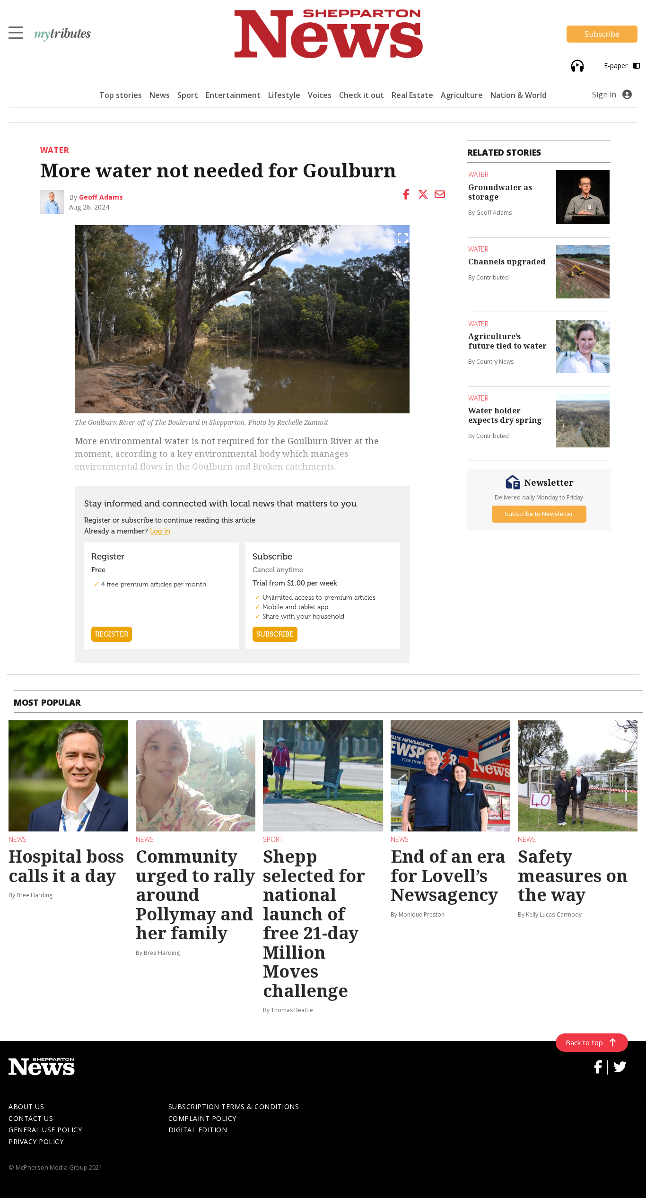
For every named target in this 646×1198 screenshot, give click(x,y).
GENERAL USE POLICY (45, 1129)
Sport (187, 95)
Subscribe (602, 34)
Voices (320, 95)
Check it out (361, 95)
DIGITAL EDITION (197, 1129)
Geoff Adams (101, 196)
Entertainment (233, 95)
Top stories (120, 95)
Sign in (604, 94)
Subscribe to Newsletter (539, 513)
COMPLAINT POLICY (202, 1118)
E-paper (616, 65)
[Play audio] (576, 65)
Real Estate (412, 95)
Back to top (584, 1042)
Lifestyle (284, 95)
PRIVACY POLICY (36, 1141)
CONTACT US (31, 1118)
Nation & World (518, 95)
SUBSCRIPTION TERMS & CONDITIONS (233, 1106)
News (159, 95)
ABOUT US (26, 1106)
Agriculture (462, 95)
